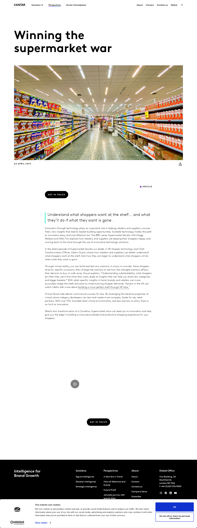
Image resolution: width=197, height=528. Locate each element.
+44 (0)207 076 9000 (171, 486)
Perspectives (55, 5)
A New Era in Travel (113, 477)
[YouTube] (170, 493)
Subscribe (136, 497)
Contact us (162, 5)
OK (174, 507)
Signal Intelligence (85, 477)
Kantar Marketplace (76, 5)
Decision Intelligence (86, 482)
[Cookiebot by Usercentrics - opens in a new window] (17, 523)
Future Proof (110, 490)
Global (174, 5)
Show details (41, 523)
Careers (150, 5)
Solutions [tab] (35, 5)
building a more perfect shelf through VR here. (103, 287)
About (140, 5)
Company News (139, 492)
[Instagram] (161, 493)
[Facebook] (165, 493)
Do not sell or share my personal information (174, 517)
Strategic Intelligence (86, 487)
